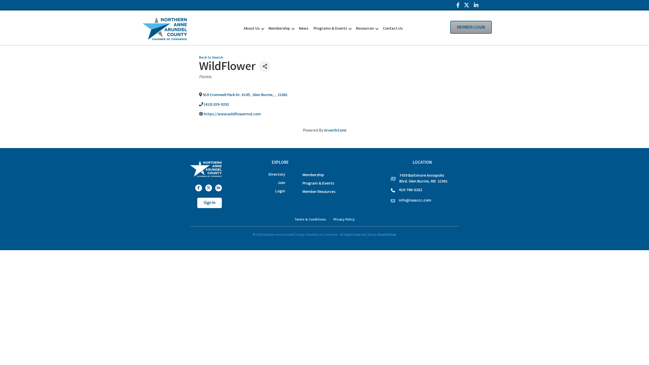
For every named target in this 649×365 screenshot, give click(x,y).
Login (280, 191)
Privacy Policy (344, 219)
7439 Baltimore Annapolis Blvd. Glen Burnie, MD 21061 (423, 179)
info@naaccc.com (415, 201)
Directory (276, 175)
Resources (365, 29)
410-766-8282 (410, 190)
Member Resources (318, 192)
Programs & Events (330, 29)
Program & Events (318, 184)
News (303, 29)
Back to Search (211, 58)
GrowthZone (335, 131)
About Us (252, 29)
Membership (279, 29)
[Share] (265, 66)
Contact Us (393, 29)
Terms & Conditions (310, 219)
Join (281, 183)
